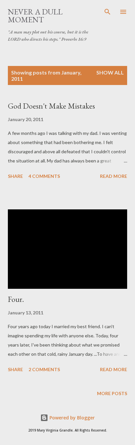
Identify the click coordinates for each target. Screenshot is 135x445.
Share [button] (15, 176)
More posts (112, 393)
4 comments (44, 176)
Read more (113, 176)
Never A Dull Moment (35, 16)
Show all (110, 72)
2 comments (44, 369)
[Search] (107, 12)
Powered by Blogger (71, 417)
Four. (16, 299)
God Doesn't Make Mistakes (51, 106)
